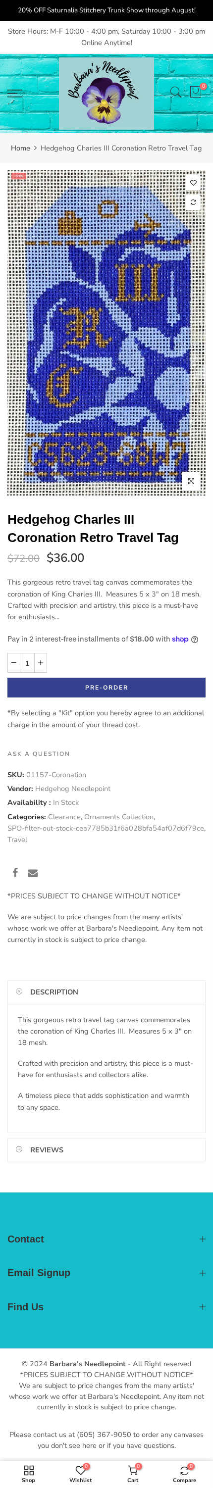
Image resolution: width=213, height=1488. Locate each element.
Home (20, 148)
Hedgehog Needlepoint (72, 789)
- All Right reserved (158, 1364)
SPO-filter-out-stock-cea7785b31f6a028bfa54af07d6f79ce (105, 828)
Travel (17, 839)
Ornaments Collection (119, 817)
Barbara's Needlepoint (88, 1364)
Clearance (64, 817)
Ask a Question (38, 754)
